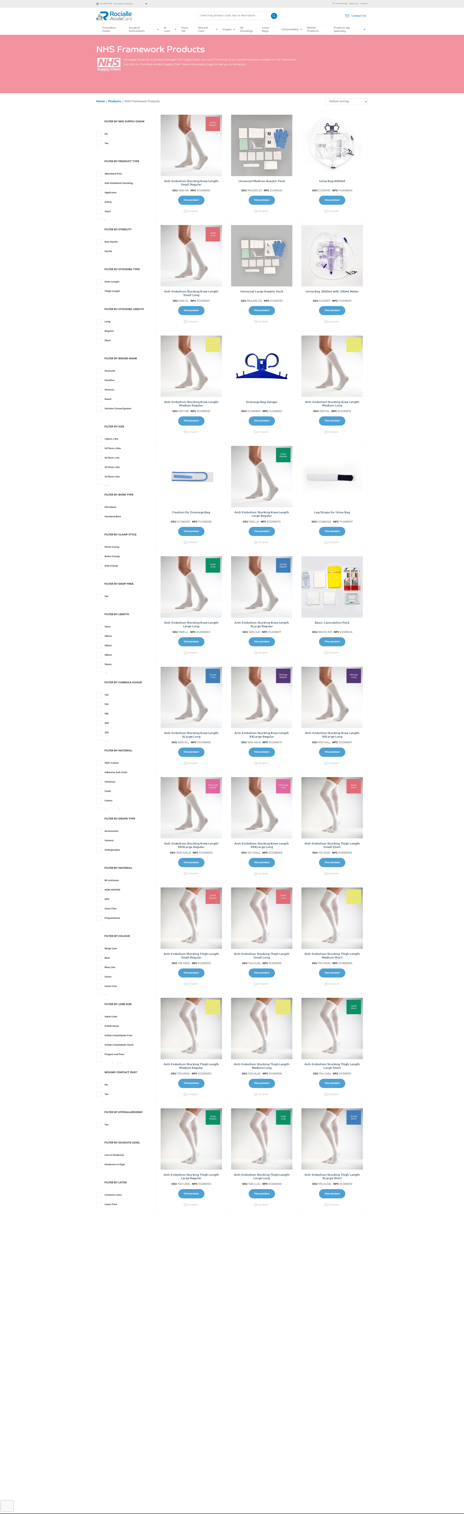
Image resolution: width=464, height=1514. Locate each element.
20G (107, 723)
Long (107, 322)
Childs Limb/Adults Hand (119, 1045)
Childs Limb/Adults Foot (118, 1036)
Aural (108, 212)
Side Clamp (111, 566)
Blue (107, 958)
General (109, 841)
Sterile (108, 251)
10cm (108, 627)
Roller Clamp (112, 557)
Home (100, 101)
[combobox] (238, 16)
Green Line (111, 986)
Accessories (112, 831)
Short (108, 341)
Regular (109, 331)
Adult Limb (111, 1017)
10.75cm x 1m (112, 458)
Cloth (108, 791)
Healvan (109, 390)
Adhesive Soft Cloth (116, 772)
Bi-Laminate (112, 880)
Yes (107, 143)
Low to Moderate (114, 1155)
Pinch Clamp (112, 547)
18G (107, 714)
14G (107, 695)
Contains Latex (113, 1195)
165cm (108, 646)
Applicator (111, 193)
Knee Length (112, 282)
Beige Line (111, 949)
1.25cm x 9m (111, 439)
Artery (108, 202)
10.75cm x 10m (113, 449)
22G (107, 733)
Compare (192, 211)
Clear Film (111, 909)
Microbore (110, 507)
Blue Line (110, 967)
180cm (108, 655)
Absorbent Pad (113, 174)
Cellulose (110, 782)
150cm (108, 636)
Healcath (110, 371)
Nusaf (108, 399)
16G (107, 704)
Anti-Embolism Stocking (119, 183)
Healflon (109, 380)
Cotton (108, 801)
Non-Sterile (111, 242)
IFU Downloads (339, 4)
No (106, 134)
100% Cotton (112, 763)
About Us (353, 4)
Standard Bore (113, 517)
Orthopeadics (112, 850)
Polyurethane (112, 918)
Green (108, 977)
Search (274, 16)
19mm (108, 665)
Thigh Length (112, 291)
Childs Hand (112, 1026)
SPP (107, 899)
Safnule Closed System (118, 409)
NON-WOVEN (112, 890)
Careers (364, 4)
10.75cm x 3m (112, 467)
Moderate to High (115, 1165)
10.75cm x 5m (112, 477)
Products (114, 101)
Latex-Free (111, 1204)
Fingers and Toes (114, 1054)
